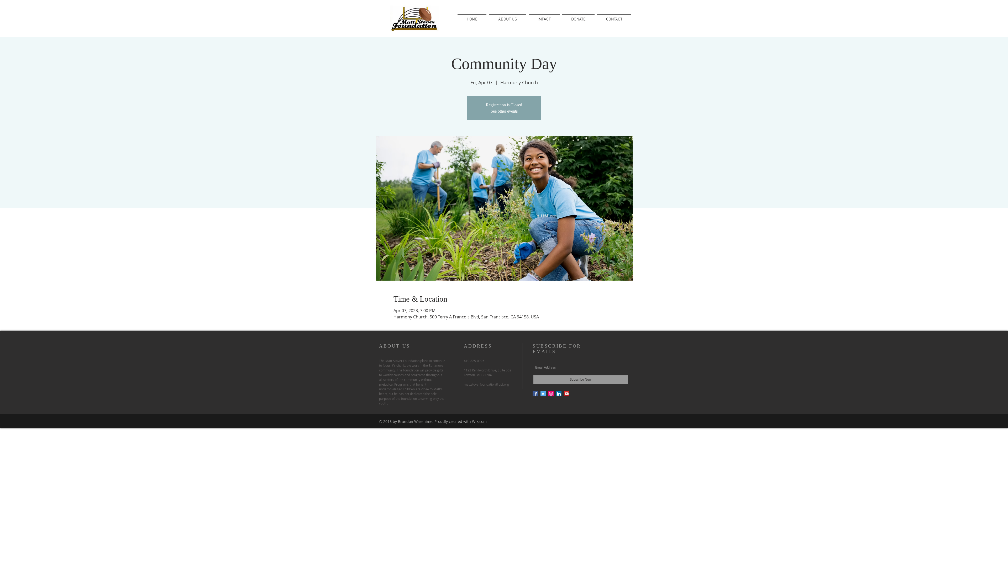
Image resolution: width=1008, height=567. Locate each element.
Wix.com (479, 421)
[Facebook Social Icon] (535, 393)
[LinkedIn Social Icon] (558, 393)
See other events (504, 111)
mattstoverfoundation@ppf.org (486, 384)
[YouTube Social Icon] (566, 393)
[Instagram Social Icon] (551, 393)
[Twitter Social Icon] (543, 393)
